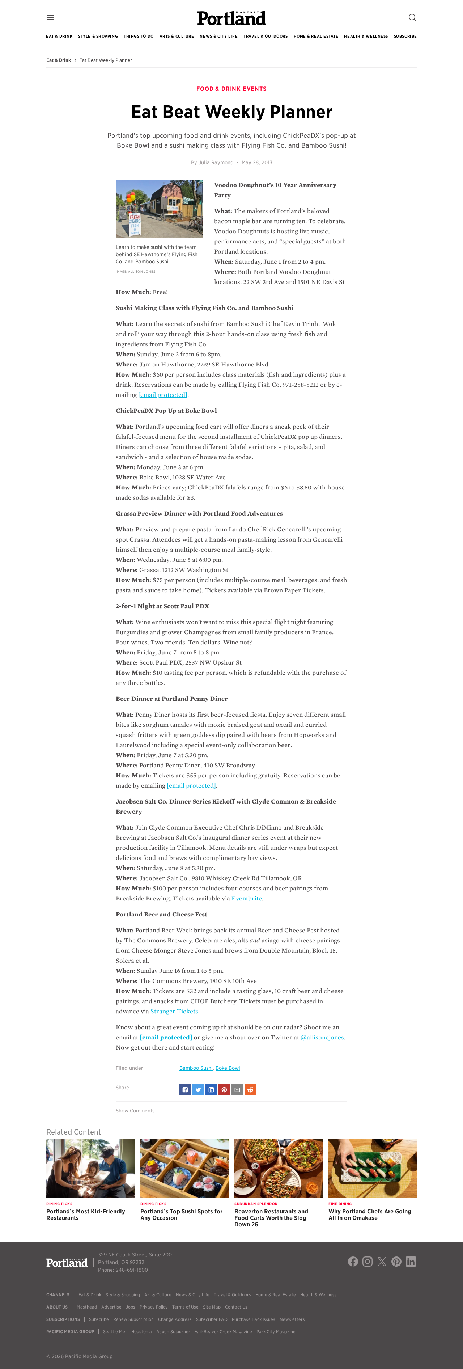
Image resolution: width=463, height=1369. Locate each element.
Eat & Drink (59, 36)
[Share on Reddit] (250, 1089)
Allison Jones (141, 272)
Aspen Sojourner (173, 1331)
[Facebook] (353, 1262)
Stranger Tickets (174, 1011)
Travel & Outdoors (265, 36)
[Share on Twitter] (198, 1089)
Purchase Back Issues (253, 1319)
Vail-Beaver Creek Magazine (223, 1331)
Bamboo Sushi (196, 1068)
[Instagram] (367, 1262)
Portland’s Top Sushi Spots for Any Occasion (181, 1214)
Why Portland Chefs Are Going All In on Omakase (369, 1214)
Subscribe (405, 36)
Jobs (130, 1307)
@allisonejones (322, 1037)
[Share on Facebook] (185, 1089)
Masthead (87, 1307)
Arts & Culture (177, 36)
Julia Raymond (216, 162)
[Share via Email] (237, 1089)
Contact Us (236, 1307)
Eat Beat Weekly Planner (105, 60)
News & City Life (219, 36)
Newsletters (292, 1319)
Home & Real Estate (316, 36)
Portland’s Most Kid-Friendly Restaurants (85, 1214)
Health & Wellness (366, 36)
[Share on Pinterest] (224, 1089)
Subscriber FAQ (212, 1319)
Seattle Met (115, 1331)
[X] (382, 1262)
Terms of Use (185, 1307)
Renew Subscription (133, 1319)
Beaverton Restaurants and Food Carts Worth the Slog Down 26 (271, 1218)
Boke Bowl (228, 1068)
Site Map (212, 1307)
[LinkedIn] (411, 1262)
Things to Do (139, 36)
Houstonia (141, 1331)
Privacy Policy (154, 1307)
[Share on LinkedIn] (211, 1089)
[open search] (412, 18)
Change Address (175, 1319)
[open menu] (51, 18)
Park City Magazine (276, 1331)
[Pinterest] (396, 1262)
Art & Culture (157, 1294)
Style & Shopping (98, 36)
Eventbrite (247, 898)
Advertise (111, 1307)
